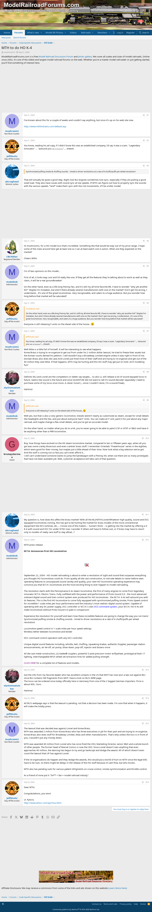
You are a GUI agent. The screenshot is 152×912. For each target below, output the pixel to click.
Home (7, 32)
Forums (18, 32)
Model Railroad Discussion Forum (56, 56)
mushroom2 (9, 52)
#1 (148, 115)
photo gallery (85, 56)
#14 (147, 698)
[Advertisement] (76, 88)
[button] (41, 32)
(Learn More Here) (117, 888)
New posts (6, 37)
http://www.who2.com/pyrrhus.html (42, 802)
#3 (148, 165)
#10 (147, 438)
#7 (148, 331)
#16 (147, 782)
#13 (147, 670)
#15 (147, 723)
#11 (147, 514)
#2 (148, 140)
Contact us (96, 904)
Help (136, 904)
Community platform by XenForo (76, 909)
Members (102, 32)
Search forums (19, 37)
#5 (148, 266)
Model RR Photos (54, 32)
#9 (148, 400)
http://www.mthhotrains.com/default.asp (45, 126)
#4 (148, 241)
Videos (73, 32)
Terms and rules (110, 904)
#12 (147, 539)
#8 (148, 372)
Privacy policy (126, 904)
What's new (33, 32)
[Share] (144, 115)
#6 (148, 303)
